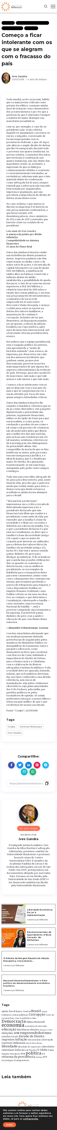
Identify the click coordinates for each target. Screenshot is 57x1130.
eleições (34, 1029)
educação (9, 1029)
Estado (15, 1036)
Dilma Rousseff (35, 1021)
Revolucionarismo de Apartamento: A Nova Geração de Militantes (39, 936)
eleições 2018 (10, 1033)
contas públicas (20, 1015)
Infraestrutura (35, 1040)
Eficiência (23, 1029)
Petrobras (15, 1054)
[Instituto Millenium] (12, 6)
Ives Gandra (19, 76)
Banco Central (23, 1011)
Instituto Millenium (14, 1043)
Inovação (47, 1039)
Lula (18, 1049)
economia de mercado (36, 1026)
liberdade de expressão (29, 1047)
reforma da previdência (18, 1057)
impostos (8, 1039)
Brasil (36, 1011)
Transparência (21, 1060)
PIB (23, 1053)
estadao (6, 1036)
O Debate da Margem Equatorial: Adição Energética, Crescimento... (26, 959)
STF (45, 1057)
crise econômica (22, 1018)
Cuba (33, 1018)
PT (43, 1054)
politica (33, 1053)
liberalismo (37, 1043)
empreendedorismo (35, 1033)
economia (13, 1025)
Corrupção (37, 1014)
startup (38, 1057)
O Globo (42, 1049)
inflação (21, 1039)
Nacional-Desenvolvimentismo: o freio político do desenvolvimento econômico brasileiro (26, 983)
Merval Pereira (29, 1050)
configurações (30, 1118)
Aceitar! (9, 1125)
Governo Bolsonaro (31, 726)
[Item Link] (13, 914)
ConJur (12, 726)
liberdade (9, 1046)
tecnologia (7, 1060)
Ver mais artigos (28, 828)
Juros (29, 1043)
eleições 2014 (46, 1030)
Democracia (14, 1021)
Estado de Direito (31, 1036)
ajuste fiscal (8, 1011)
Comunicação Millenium (37, 920)
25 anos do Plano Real (19, 246)
